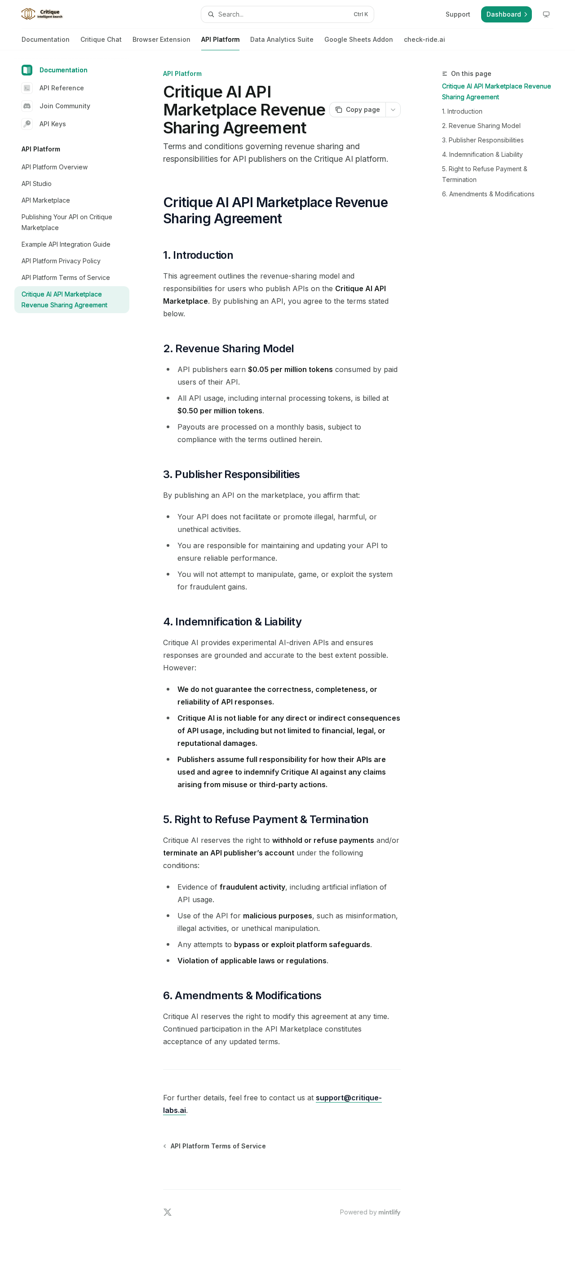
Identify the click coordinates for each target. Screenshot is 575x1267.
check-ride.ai (424, 39)
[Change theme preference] (546, 14)
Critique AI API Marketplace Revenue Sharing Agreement (496, 91)
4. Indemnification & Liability (482, 154)
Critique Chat (101, 39)
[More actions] (393, 109)
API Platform (220, 39)
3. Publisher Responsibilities (483, 140)
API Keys (53, 124)
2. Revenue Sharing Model (481, 125)
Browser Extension (161, 39)
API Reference (62, 88)
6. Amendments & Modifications (488, 194)
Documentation (46, 39)
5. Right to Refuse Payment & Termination (484, 174)
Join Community (65, 106)
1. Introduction (462, 111)
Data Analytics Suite (282, 39)
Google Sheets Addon (358, 39)
